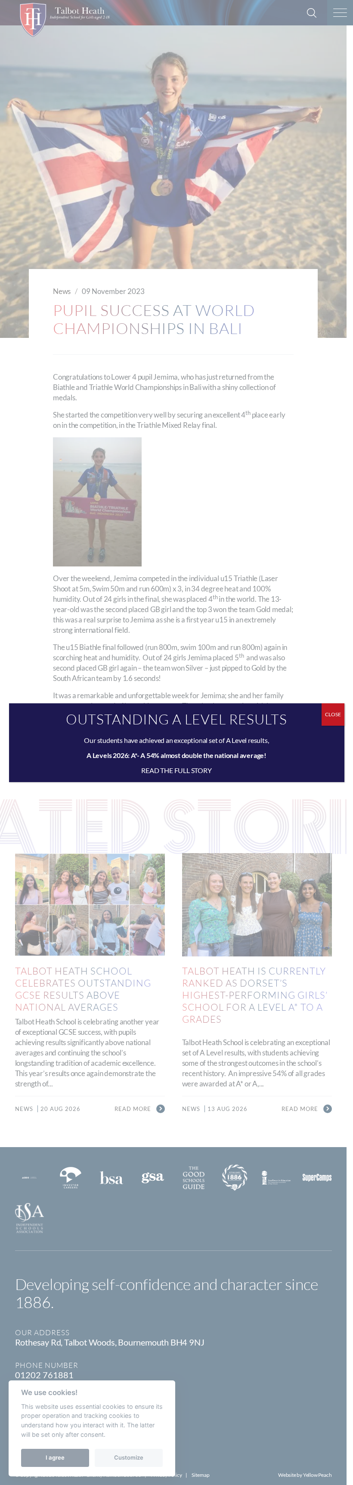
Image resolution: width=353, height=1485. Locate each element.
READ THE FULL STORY (176, 770)
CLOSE (333, 714)
